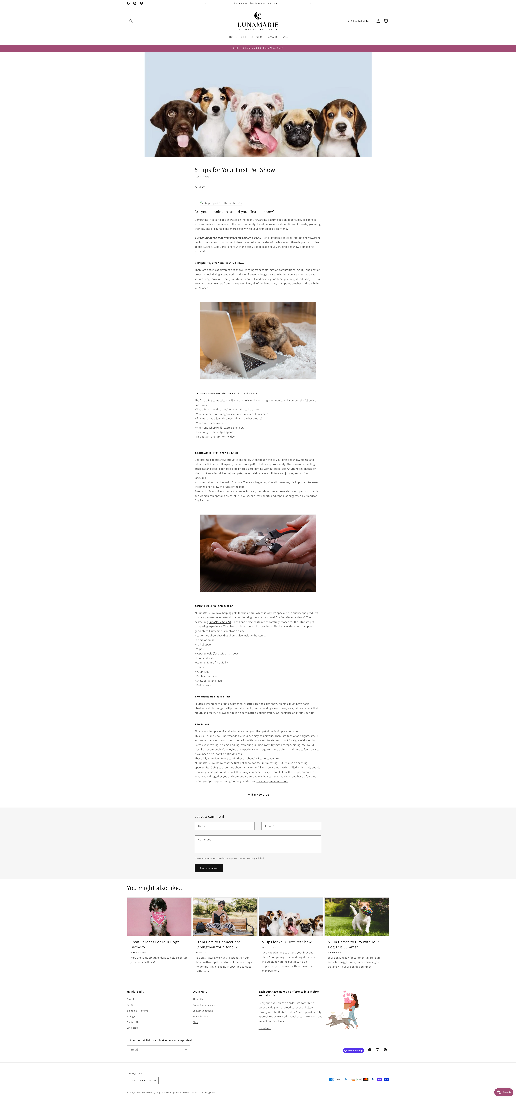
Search (131, 999)
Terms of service (189, 1092)
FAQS (130, 1005)
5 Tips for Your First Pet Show (287, 941)
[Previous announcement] (206, 3)
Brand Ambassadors (204, 1005)
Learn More (265, 1028)
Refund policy (172, 1092)
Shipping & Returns (137, 1010)
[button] (131, 21)
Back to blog (260, 794)
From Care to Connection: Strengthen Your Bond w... (218, 944)
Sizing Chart (133, 1016)
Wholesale (133, 1027)
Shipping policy (207, 1092)
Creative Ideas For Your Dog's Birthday (155, 944)
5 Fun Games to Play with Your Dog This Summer (353, 944)
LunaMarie (139, 1092)
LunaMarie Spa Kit (220, 622)
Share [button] (202, 186)
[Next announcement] (310, 3)
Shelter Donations (203, 1010)
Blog (195, 1022)
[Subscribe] (186, 1050)
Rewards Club (200, 1016)
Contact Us (133, 1022)
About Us (198, 999)
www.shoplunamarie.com (272, 781)
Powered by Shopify (153, 1092)
